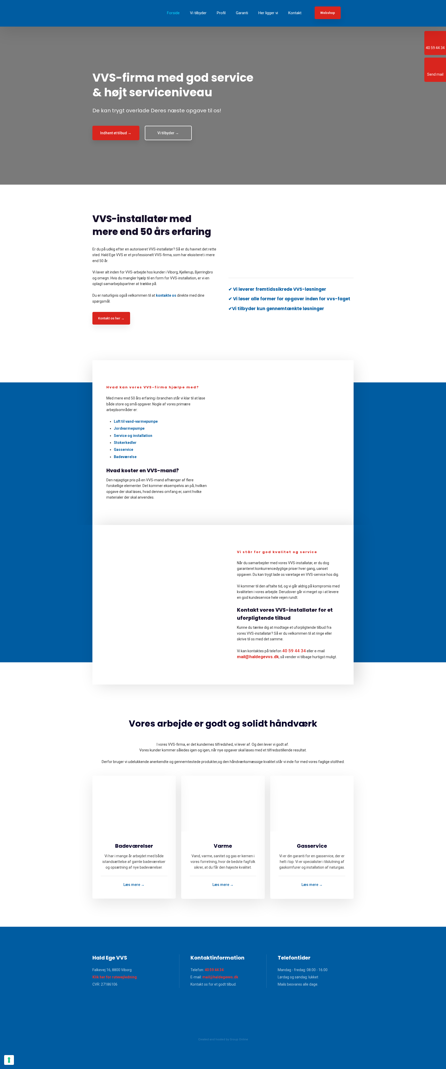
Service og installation (133, 436)
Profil (221, 13)
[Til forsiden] (113, 13)
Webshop (327, 13)
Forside (173, 13)
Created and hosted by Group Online (223, 1039)
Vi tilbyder (198, 13)
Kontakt (294, 13)
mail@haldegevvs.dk (220, 977)
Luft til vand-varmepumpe (136, 421)
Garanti (242, 13)
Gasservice (123, 449)
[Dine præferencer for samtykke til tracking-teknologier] (9, 1060)
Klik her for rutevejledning (114, 977)
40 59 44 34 (294, 650)
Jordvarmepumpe (129, 428)
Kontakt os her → (111, 318)
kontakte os (166, 295)
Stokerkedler (125, 443)
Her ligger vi (268, 13)
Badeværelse (125, 457)
